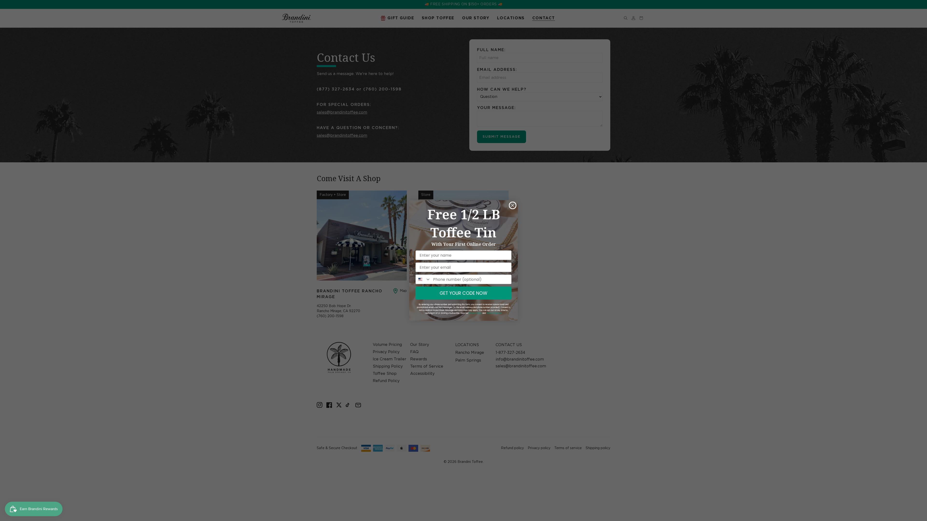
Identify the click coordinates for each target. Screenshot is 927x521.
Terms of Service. (494, 313)
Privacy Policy (475, 313)
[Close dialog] (512, 205)
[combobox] (423, 279)
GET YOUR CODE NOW (463, 293)
